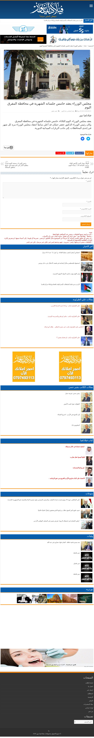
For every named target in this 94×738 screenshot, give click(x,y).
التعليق (88, 181)
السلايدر (69, 111)
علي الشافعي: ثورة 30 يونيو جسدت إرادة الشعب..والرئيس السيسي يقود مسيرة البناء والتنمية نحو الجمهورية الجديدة (44, 500)
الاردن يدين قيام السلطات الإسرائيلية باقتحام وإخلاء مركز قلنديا (63, 20)
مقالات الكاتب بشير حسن (81, 387)
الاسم (89, 201)
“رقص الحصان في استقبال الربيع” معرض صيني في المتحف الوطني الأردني (57, 521)
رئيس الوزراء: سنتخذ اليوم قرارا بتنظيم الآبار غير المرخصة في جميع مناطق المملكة (16, 164)
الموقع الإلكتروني (86, 216)
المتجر (91, 701)
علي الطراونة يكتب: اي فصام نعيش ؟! (68, 337)
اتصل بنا (90, 686)
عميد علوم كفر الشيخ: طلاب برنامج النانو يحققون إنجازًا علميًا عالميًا (59, 510)
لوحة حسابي (89, 708)
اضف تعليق (54, 111)
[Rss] (49, 731)
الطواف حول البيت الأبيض (72, 404)
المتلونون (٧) (76, 425)
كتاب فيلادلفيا (86, 440)
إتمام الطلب (89, 683)
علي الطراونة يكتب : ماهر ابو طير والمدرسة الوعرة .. (63, 316)
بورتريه (89, 589)
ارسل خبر (90, 690)
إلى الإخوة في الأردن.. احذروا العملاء (69, 414)
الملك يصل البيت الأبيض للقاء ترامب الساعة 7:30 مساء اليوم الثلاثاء (79, 164)
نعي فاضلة (76, 553)
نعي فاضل (76, 563)
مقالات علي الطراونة (83, 299)
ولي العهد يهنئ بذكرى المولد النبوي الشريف (66, 274)
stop (85, 46)
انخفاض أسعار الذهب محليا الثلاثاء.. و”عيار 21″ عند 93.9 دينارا (61, 252)
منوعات (89, 493)
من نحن (90, 711)
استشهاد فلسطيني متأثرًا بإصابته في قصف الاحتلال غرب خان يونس (59, 263)
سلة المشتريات (88, 704)
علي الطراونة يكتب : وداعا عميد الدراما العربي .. (65, 306)
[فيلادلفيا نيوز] (47, 9)
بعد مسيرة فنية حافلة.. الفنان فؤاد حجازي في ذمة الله (63, 542)
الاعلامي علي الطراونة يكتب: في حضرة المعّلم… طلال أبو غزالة (64, 327)
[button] (47, 74)
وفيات (90, 536)
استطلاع (90, 693)
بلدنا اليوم (63, 111)
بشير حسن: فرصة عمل (72, 393)
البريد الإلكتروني (85, 209)
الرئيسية (91, 46)
